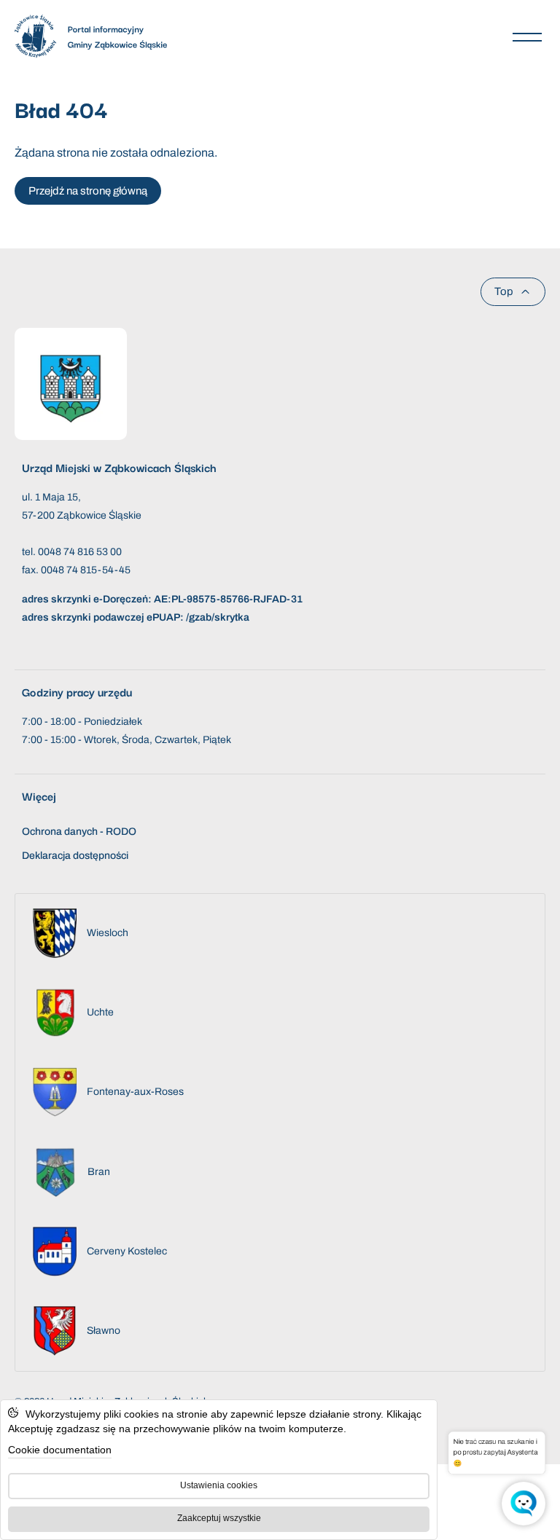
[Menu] (527, 36)
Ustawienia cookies (218, 1485)
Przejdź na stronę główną (87, 191)
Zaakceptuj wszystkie (219, 1518)
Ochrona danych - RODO (79, 831)
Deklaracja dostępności (75, 855)
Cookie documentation (60, 1449)
